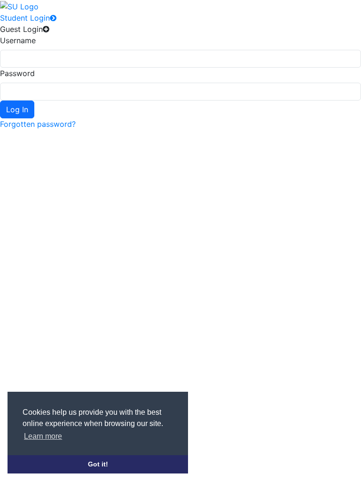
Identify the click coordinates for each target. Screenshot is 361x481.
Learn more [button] (43, 436)
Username (18, 40)
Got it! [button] (98, 464)
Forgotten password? (38, 124)
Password (17, 73)
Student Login (25, 18)
